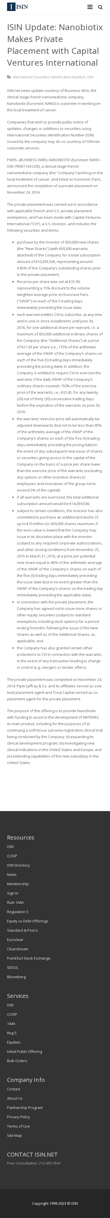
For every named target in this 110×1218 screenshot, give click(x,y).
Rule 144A (15, 902)
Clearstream (17, 948)
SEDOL (12, 967)
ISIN (90, 77)
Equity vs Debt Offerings (27, 921)
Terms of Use (18, 1126)
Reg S (12, 1032)
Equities (14, 1042)
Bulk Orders (17, 1060)
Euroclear (15, 939)
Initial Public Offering (24, 1051)
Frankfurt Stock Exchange (28, 958)
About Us (15, 1098)
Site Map (14, 1135)
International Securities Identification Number (49, 77)
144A (11, 1023)
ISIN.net (13, 90)
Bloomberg (16, 976)
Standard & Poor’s (22, 930)
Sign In (12, 893)
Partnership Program (25, 1107)
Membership (18, 883)
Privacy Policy (18, 1116)
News (12, 874)
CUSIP (12, 855)
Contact (13, 1088)
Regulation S (17, 911)
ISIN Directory (18, 865)
